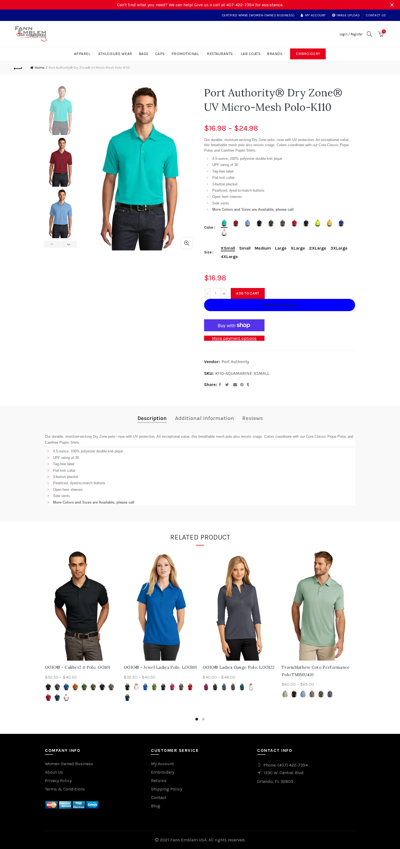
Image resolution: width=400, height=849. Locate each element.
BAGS (144, 53)
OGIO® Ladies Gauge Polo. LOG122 (239, 667)
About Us (54, 772)
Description (152, 418)
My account (315, 15)
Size (208, 252)
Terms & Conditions (65, 789)
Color (209, 227)
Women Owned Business (69, 763)
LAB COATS (251, 53)
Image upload (348, 15)
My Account (162, 763)
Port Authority (235, 361)
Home (39, 68)
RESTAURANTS (220, 53)
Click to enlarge (186, 243)
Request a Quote (279, 305)
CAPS (160, 53)
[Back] (18, 67)
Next (69, 244)
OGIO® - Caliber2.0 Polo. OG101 (77, 667)
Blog (155, 805)
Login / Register (351, 34)
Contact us (376, 15)
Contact (158, 797)
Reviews (252, 418)
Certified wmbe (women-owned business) (258, 15)
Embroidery (308, 53)
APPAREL (82, 53)
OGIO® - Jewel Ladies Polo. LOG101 (160, 667)
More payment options (234, 338)
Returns (159, 780)
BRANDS (274, 53)
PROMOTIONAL (185, 53)
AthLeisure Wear (115, 53)
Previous (52, 244)
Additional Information (204, 418)
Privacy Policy (58, 780)
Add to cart (247, 293)
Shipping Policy (166, 789)
